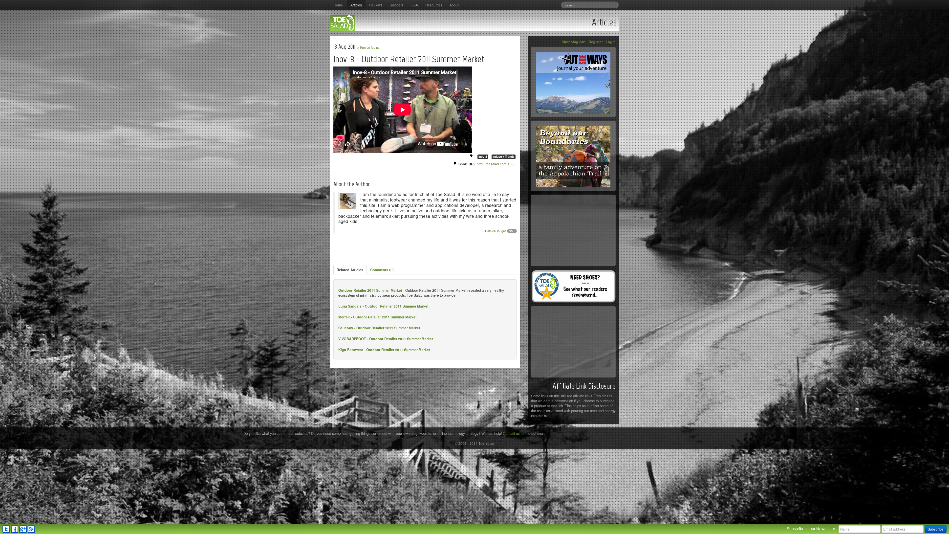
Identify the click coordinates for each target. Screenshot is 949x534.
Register (596, 41)
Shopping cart (574, 41)
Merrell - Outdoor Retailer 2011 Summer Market (377, 316)
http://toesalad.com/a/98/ (496, 163)
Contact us (511, 433)
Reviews (375, 4)
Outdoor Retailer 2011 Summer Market (370, 290)
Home (338, 4)
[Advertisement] (425, 249)
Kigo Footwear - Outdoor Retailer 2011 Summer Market (384, 349)
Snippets (396, 4)
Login (611, 41)
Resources (433, 4)
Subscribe (935, 529)
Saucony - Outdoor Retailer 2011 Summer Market (379, 327)
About (454, 4)
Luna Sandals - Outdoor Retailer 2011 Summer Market (383, 306)
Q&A (414, 4)
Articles (356, 4)
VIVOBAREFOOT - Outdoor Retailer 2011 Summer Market (385, 338)
